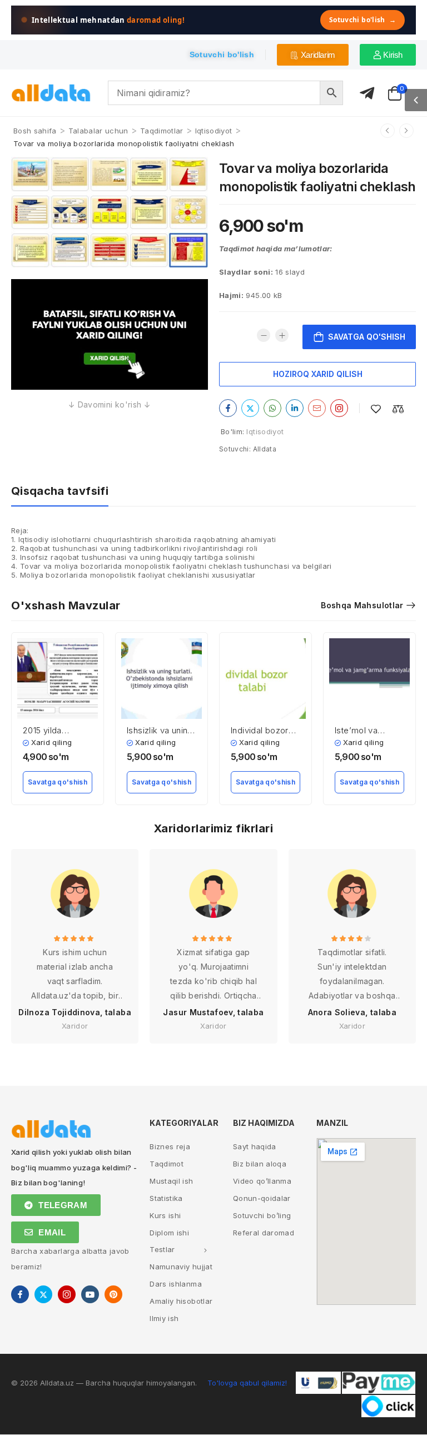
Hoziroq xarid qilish (318, 374)
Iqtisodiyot (213, 130)
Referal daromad (263, 1232)
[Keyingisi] (406, 131)
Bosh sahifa (35, 130)
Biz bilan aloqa (259, 1163)
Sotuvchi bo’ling (262, 1215)
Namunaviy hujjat (181, 1266)
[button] (416, 100)
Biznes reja (170, 1146)
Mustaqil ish (171, 1180)
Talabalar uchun (98, 130)
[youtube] (90, 1294)
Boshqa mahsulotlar (362, 605)
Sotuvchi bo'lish (362, 19)
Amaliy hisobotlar (181, 1301)
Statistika (166, 1198)
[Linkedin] (295, 408)
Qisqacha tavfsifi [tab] (59, 491)
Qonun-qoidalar (262, 1198)
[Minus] (263, 335)
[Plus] (282, 335)
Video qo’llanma (262, 1180)
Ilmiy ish (164, 1318)
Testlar (162, 1249)
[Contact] (367, 93)
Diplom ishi (169, 1232)
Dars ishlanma (176, 1283)
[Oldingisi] (387, 131)
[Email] (317, 408)
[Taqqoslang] (398, 409)
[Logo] (51, 93)
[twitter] (43, 1294)
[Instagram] (339, 408)
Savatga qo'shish (366, 336)
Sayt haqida (254, 1146)
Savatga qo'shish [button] (57, 782)
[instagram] (67, 1294)
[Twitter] (250, 408)
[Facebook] (228, 408)
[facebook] (20, 1294)
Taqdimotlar (161, 130)
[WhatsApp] (272, 408)
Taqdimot (166, 1163)
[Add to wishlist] (375, 409)
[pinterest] (113, 1294)
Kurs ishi (165, 1215)
